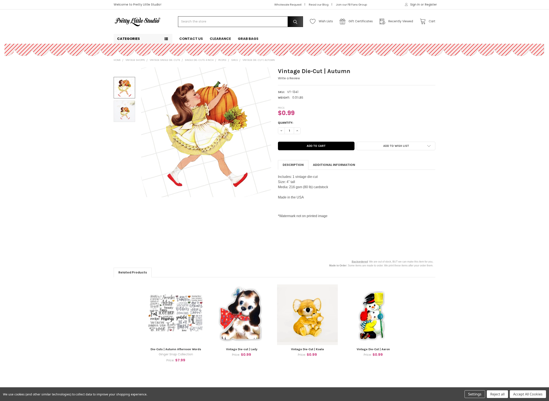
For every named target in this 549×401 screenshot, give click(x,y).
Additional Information (334, 165)
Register (431, 4)
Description (293, 165)
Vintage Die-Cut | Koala (307, 349)
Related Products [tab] (132, 272)
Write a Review (289, 78)
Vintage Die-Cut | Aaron (373, 349)
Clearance (220, 38)
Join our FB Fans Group (351, 5)
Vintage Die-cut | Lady (241, 349)
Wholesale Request (288, 5)
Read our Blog (319, 5)
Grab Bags (248, 38)
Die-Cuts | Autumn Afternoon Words (176, 349)
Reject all (497, 394)
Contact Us (191, 38)
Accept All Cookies (528, 394)
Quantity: (285, 123)
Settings (474, 394)
